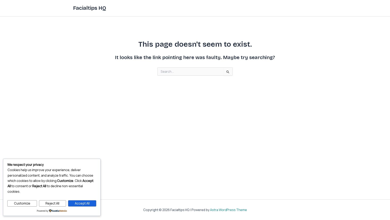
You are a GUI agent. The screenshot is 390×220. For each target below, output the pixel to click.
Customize (22, 203)
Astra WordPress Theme (228, 210)
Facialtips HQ (89, 8)
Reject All (52, 203)
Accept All (82, 203)
